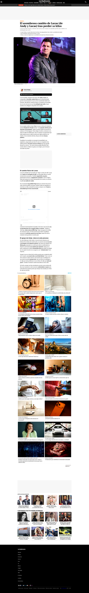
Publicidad (30, 588)
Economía (36, 2)
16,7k (25, 585)
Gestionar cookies (56, 588)
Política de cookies (49, 588)
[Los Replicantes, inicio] (44, 1)
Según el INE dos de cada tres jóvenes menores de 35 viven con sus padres (37, 523)
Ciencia (41, 2)
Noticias (26, 2)
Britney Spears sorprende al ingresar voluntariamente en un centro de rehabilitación (37, 538)
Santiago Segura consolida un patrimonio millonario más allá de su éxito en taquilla (65, 523)
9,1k (28, 585)
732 (32, 585)
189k (22, 585)
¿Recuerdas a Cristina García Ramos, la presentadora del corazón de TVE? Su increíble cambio (37, 506)
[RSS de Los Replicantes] (18, 585)
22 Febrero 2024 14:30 (28, 90)
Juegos (54, 2)
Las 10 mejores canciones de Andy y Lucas (30, 33)
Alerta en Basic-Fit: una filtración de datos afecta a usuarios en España (23, 538)
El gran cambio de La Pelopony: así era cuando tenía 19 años (51, 506)
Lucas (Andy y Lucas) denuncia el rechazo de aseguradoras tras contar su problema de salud (41, 32)
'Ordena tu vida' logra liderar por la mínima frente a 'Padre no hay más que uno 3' (37, 5)
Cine (45, 2)
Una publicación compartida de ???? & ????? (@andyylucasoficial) (34, 222)
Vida (64, 2)
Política (31, 2)
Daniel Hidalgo (27, 89)
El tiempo (20, 575)
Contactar (35, 588)
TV (46, 2)
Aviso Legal (26, 588)
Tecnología (59, 2)
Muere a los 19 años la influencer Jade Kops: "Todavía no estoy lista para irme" (23, 523)
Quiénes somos (20, 588)
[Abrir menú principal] (1, 2)
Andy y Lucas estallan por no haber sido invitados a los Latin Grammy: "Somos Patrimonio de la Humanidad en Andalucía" (23, 506)
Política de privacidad (41, 588)
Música (50, 2)
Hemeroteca (20, 581)
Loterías (19, 578)
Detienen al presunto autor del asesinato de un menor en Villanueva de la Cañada (65, 538)
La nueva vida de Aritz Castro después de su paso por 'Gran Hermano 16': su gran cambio (65, 506)
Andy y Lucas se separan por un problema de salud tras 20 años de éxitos (37, 34)
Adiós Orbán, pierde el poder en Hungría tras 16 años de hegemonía (51, 538)
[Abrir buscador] (85, 2)
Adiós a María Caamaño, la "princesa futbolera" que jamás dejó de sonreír (51, 523)
